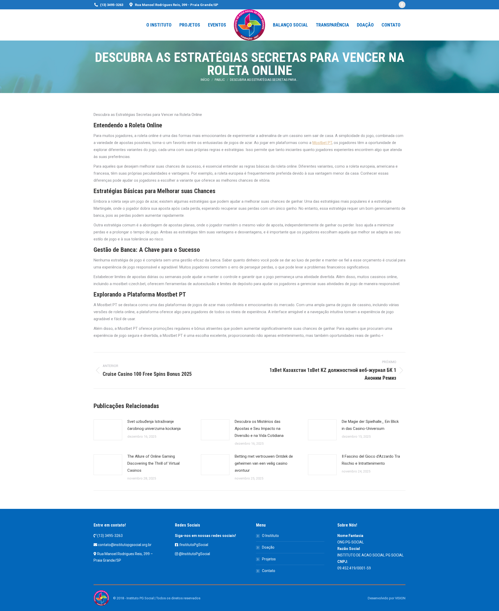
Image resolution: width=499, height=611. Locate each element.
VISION (400, 598)
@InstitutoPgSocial (194, 554)
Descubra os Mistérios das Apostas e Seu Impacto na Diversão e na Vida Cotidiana (259, 428)
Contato (268, 571)
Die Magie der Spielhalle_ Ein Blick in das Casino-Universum (370, 425)
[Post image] (108, 429)
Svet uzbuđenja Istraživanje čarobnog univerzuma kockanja (154, 425)
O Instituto (270, 536)
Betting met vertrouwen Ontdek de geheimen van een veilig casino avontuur (264, 463)
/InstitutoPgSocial (193, 545)
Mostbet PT (322, 142)
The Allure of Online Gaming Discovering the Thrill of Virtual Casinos (153, 463)
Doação (268, 547)
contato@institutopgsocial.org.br (125, 545)
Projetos (269, 559)
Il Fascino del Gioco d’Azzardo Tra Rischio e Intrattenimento (371, 460)
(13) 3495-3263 (110, 536)
